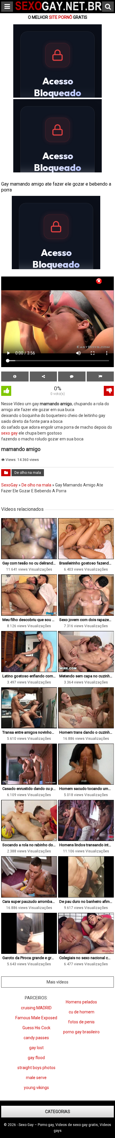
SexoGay (9, 485)
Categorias (57, 1111)
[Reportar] (100, 376)
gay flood (36, 1057)
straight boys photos (36, 1067)
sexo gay (9, 433)
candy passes (36, 1037)
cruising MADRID (36, 1007)
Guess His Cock (36, 1027)
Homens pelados (81, 1002)
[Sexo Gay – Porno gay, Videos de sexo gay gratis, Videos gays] (59, 11)
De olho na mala (27, 473)
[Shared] (43, 376)
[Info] (15, 376)
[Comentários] (72, 376)
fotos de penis (81, 1022)
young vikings (36, 1087)
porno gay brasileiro (81, 1032)
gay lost (36, 1047)
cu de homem (81, 1012)
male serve (36, 1077)
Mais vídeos (57, 982)
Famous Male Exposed (36, 1017)
